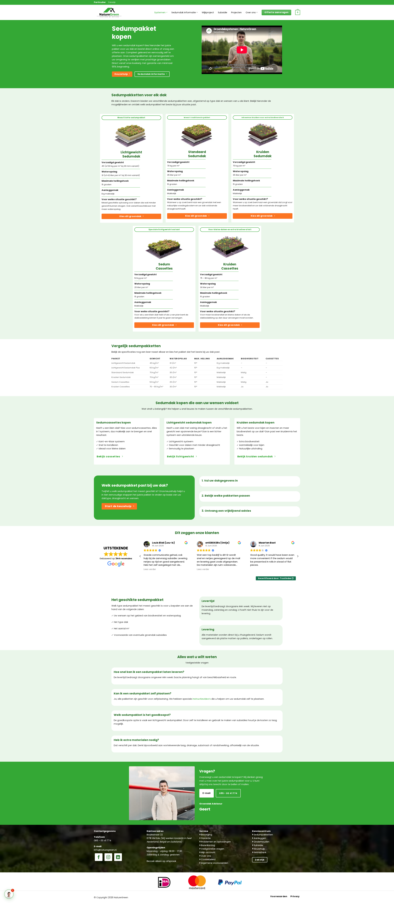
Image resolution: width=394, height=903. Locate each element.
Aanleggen (259, 838)
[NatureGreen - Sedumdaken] (109, 14)
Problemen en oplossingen (215, 841)
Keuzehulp (259, 848)
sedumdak (129, 45)
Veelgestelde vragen (212, 848)
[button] (297, 12)
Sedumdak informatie (183, 12)
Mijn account (207, 852)
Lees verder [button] (150, 569)
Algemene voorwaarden (214, 863)
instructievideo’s (202, 698)
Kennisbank (259, 852)
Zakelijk (112, 2)
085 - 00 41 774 (102, 840)
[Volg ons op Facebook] (99, 857)
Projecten (236, 12)
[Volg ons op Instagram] (108, 857)
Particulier (100, 2)
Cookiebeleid (207, 859)
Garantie (205, 838)
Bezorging (206, 834)
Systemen (159, 12)
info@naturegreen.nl (105, 849)
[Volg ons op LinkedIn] (118, 857)
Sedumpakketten (263, 834)
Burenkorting (207, 845)
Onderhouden (261, 841)
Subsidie (222, 12)
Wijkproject (208, 12)
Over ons (251, 12)
